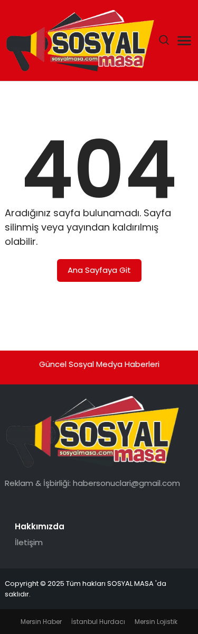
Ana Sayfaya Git (99, 269)
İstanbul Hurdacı (98, 621)
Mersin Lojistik (156, 621)
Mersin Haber (41, 621)
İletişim (29, 542)
